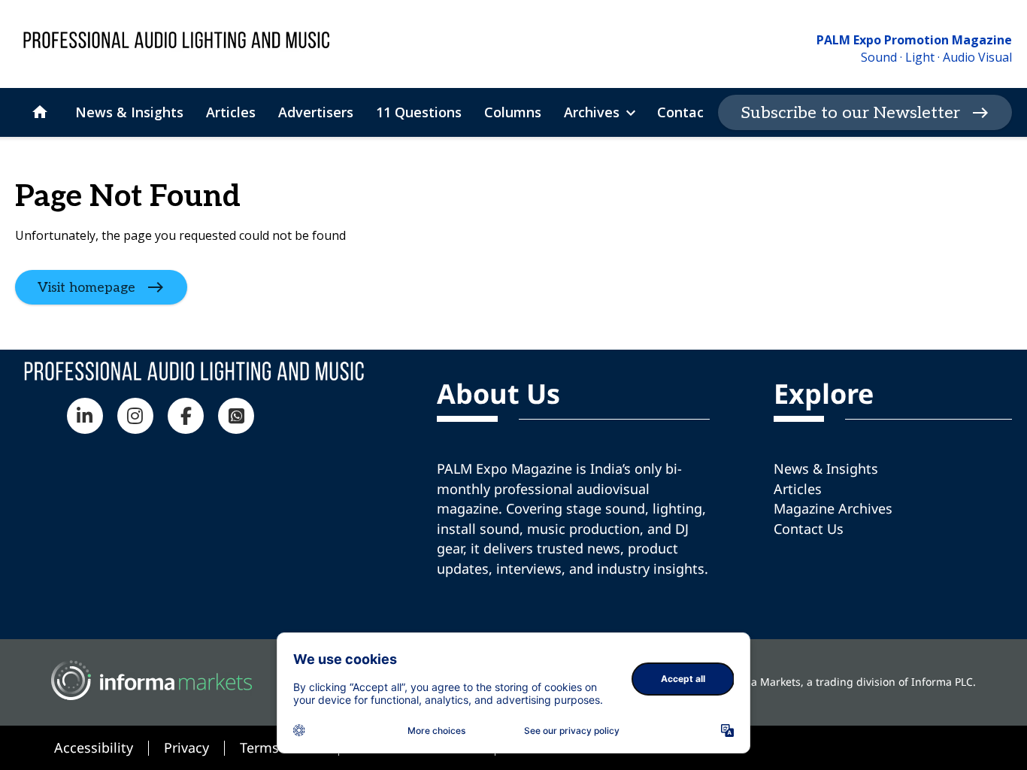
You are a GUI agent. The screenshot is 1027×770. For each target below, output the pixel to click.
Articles (798, 489)
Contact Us (809, 529)
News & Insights (826, 468)
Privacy (186, 747)
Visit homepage (86, 288)
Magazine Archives (833, 508)
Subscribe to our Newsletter (850, 113)
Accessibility (93, 747)
